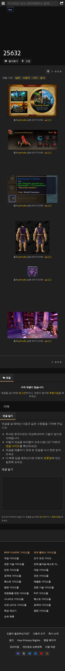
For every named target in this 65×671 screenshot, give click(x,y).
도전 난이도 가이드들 (15, 604)
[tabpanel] (32, 391)
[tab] (7, 378)
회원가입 (54, 392)
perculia (22, 119)
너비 (35, 77)
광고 (11, 640)
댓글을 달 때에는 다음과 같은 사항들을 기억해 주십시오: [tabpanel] (32, 472)
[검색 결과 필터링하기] (48, 71)
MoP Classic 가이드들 (17, 552)
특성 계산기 (10, 610)
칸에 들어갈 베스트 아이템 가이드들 (48, 564)
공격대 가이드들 (12, 575)
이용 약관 (50, 646)
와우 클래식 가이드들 (45, 552)
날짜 (17, 77)
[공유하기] (61, 3)
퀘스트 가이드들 (12, 581)
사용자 (26, 77)
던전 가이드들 (11, 569)
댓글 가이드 (13, 446)
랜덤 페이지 (50, 640)
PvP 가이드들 (41, 593)
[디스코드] (18, 653)
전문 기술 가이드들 (14, 564)
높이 (42, 77)
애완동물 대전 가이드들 (16, 593)
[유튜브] (41, 653)
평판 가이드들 (11, 587)
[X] (23, 653)
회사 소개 (53, 633)
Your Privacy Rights (28, 640)
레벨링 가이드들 (42, 581)
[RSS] (47, 653)
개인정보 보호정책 (32, 646)
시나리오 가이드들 (14, 599)
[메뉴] (3, 3)
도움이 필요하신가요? (18, 633)
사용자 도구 (39, 633)
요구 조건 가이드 (43, 558)
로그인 (22, 392)
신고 (49, 119)
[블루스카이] (29, 653)
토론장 (48, 458)
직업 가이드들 (11, 558)
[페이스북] (35, 653)
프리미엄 (14, 646)
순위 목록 (9, 616)
